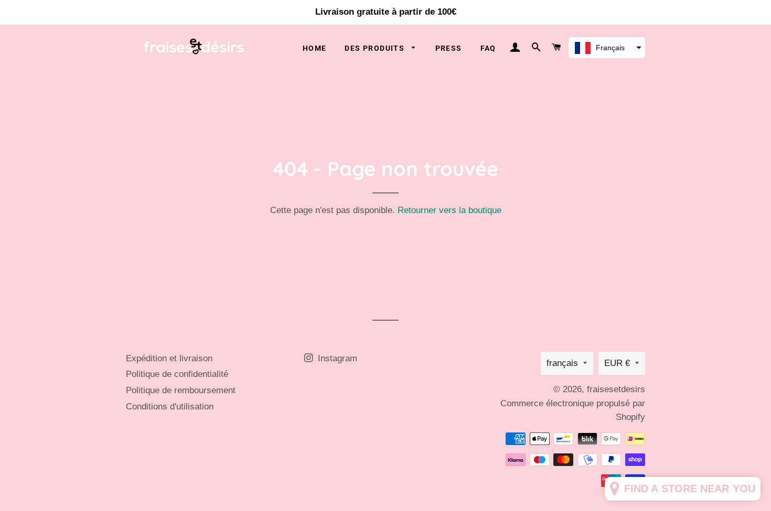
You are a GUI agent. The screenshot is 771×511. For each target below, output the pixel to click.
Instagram (336, 358)
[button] (607, 47)
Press (448, 48)
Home (315, 48)
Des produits (375, 48)
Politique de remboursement (180, 390)
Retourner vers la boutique (449, 210)
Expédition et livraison (169, 358)
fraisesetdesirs (616, 389)
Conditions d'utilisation (169, 407)
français (562, 363)
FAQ (488, 48)
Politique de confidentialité (177, 374)
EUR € (617, 363)
